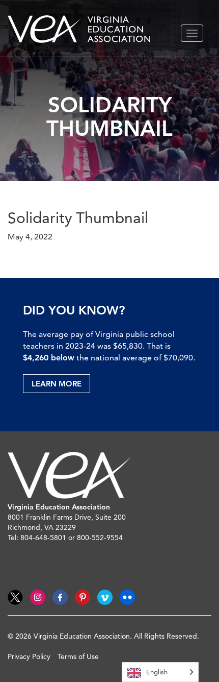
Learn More (56, 383)
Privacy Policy (29, 656)
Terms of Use (78, 656)
